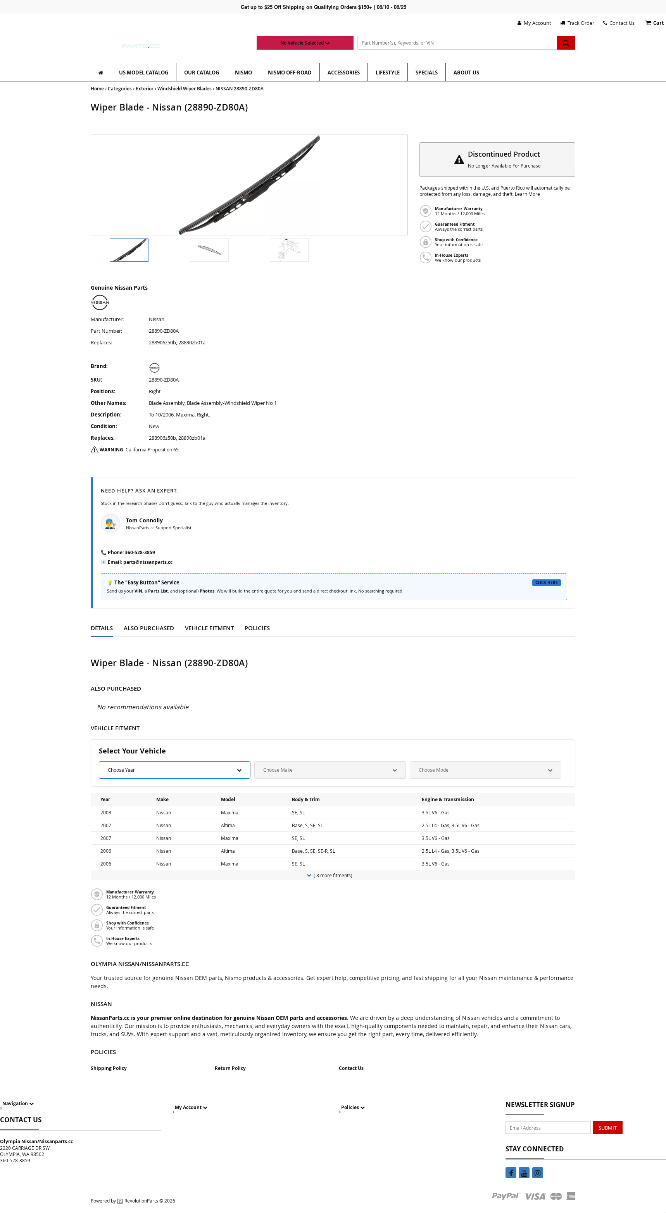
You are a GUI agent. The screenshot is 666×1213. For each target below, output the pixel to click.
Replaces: (101, 342)
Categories (120, 88)
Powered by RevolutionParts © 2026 (133, 1200)
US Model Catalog (143, 72)
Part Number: (106, 331)
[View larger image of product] (129, 250)
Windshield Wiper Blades (184, 88)
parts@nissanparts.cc (148, 562)
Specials (427, 72)
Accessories (344, 72)
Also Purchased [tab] (149, 628)
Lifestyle (388, 72)
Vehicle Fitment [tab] (209, 628)
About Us (466, 72)
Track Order (579, 22)
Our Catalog (201, 72)
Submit (608, 1127)
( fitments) (333, 875)
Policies (350, 1107)
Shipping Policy (109, 1068)
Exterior (145, 88)
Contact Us (621, 22)
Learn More (527, 194)
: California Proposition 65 (139, 449)
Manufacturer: (107, 319)
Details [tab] (102, 628)
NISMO (243, 72)
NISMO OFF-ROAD (290, 72)
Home (97, 88)
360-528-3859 (140, 552)
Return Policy (230, 1068)
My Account (536, 22)
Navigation (15, 1103)
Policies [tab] (257, 628)
